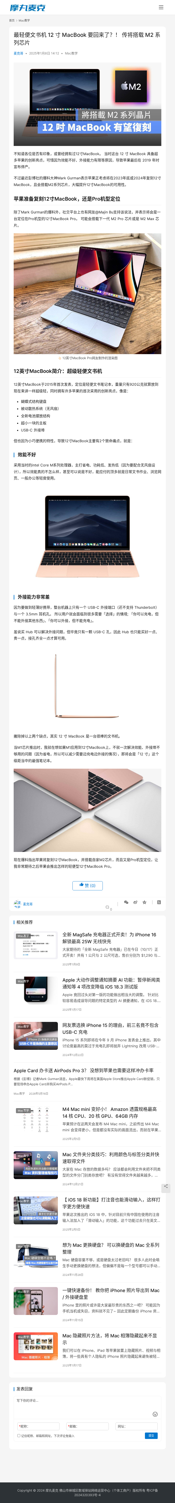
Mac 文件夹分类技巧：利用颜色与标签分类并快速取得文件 (110, 1158)
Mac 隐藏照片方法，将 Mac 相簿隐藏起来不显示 (109, 1339)
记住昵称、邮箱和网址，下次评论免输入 (47, 1436)
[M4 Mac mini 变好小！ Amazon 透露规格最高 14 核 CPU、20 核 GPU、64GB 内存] (36, 1120)
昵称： (24, 1426)
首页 (12, 20)
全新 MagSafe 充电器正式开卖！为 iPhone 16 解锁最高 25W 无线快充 (109, 938)
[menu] (161, 7)
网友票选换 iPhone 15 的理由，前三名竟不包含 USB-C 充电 (110, 1029)
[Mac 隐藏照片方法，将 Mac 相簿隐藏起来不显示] (36, 1346)
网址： (122, 1426)
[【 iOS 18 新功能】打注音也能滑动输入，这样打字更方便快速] (36, 1210)
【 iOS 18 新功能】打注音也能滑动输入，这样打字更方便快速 (111, 1203)
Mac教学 (71, 53)
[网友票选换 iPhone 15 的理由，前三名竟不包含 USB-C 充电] (36, 1036)
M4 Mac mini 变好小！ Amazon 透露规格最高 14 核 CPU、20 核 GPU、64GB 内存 (109, 1113)
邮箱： (73, 1426)
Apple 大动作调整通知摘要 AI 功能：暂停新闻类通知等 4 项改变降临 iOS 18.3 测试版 (111, 983)
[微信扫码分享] (126, 902)
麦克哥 (18, 53)
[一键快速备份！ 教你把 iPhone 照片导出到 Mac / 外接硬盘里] (36, 1301)
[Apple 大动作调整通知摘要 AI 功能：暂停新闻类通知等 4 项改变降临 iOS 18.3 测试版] (36, 990)
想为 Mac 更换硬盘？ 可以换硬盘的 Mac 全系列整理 (110, 1248)
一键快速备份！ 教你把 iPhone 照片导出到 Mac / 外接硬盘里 (111, 1294)
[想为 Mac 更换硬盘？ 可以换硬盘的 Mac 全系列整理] (36, 1255)
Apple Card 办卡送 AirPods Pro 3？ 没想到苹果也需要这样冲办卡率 (84, 1070)
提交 (151, 1435)
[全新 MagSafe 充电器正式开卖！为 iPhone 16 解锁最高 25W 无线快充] (36, 945)
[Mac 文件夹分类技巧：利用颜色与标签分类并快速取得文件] (36, 1165)
